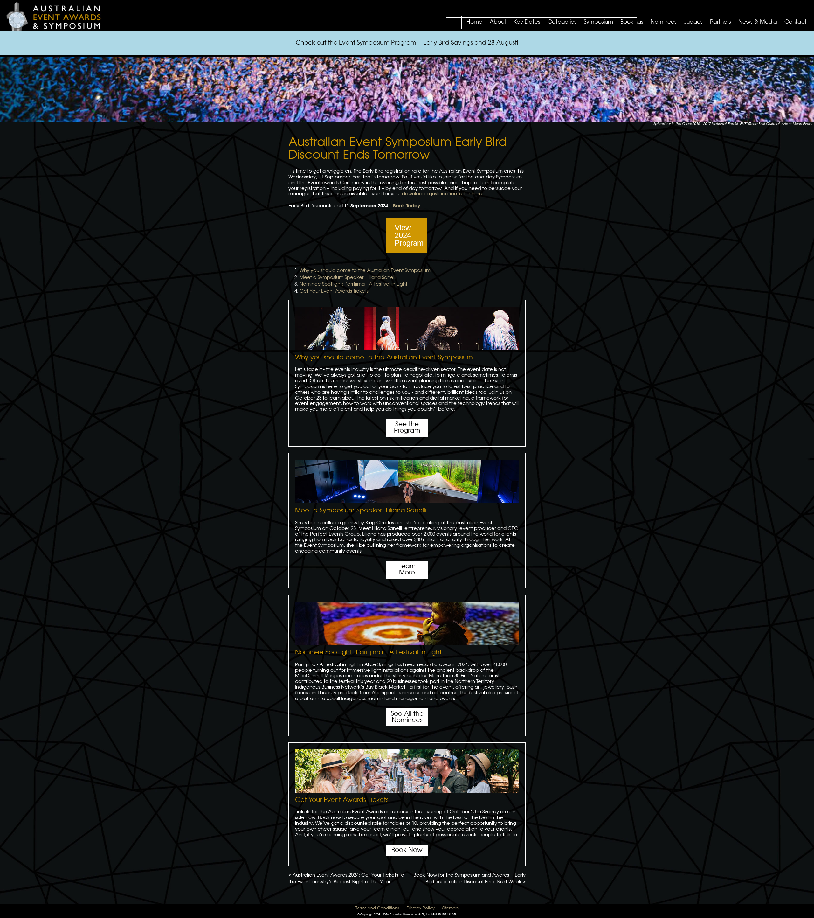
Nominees (664, 22)
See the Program (407, 427)
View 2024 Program (409, 235)
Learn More (407, 569)
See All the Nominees (407, 717)
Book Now (407, 850)
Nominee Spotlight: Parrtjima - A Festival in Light (353, 284)
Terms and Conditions (377, 908)
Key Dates (527, 22)
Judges (693, 22)
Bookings (631, 22)
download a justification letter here (442, 194)
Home (474, 22)
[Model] (59, 16)
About (498, 22)
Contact (795, 22)
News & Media (757, 22)
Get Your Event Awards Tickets (334, 291)
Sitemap (450, 908)
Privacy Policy (421, 908)
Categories (562, 22)
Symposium (598, 22)
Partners (720, 22)
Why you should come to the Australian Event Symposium (365, 270)
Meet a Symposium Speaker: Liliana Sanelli (348, 277)
